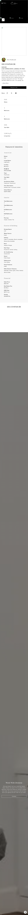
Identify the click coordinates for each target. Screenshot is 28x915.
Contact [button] (14, 796)
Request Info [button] (14, 87)
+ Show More (5, 83)
